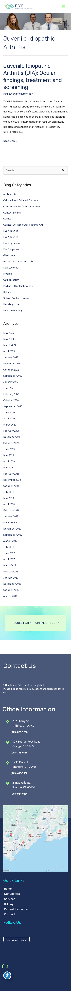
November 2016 (12, 584)
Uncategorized (11, 304)
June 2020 (9, 413)
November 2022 (12, 364)
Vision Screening (12, 311)
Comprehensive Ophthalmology (21, 207)
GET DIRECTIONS (16, 940)
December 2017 (12, 523)
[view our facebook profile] (4, 931)
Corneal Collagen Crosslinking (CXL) (23, 225)
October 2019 (11, 443)
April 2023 (9, 351)
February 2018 (11, 510)
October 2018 (11, 486)
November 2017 (12, 529)
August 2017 (10, 541)
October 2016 (11, 590)
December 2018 (12, 480)
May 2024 (8, 339)
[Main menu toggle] (63, 6)
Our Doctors (12, 893)
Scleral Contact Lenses (16, 298)
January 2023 (10, 357)
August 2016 (10, 596)
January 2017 (10, 578)
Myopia (7, 274)
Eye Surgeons (11, 249)
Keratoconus (10, 268)
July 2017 (8, 547)
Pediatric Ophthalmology (18, 94)
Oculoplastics (11, 280)
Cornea (7, 219)
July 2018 (8, 492)
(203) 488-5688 (19, 773)
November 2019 (12, 437)
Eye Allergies (10, 231)
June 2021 (9, 388)
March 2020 (9, 425)
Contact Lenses (12, 213)
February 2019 (11, 474)
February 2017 (11, 572)
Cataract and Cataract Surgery (20, 200)
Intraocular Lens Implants (18, 262)
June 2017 (9, 553)
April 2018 (9, 504)
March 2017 (9, 565)
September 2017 (12, 535)
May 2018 (8, 498)
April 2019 (9, 461)
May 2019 (8, 455)
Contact (9, 914)
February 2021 (11, 394)
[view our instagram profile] (8, 931)
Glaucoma (9, 255)
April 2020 (9, 419)
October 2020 (11, 400)
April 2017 (9, 559)
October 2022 (11, 370)
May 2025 (8, 333)
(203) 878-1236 (19, 732)
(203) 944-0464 (19, 794)
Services (9, 899)
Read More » (10, 141)
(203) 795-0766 (19, 752)
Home (8, 888)
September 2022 (12, 376)
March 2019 (9, 468)
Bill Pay (8, 904)
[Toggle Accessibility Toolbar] (7, 975)
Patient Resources (16, 909)
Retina (7, 292)
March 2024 (9, 345)
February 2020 (11, 431)
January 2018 (10, 516)
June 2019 (9, 449)
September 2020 (12, 406)
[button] (35, 623)
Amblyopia (9, 194)
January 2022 (10, 382)
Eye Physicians (11, 243)
